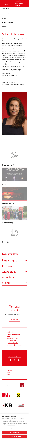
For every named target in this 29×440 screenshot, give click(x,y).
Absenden (14, 319)
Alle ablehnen (14, 432)
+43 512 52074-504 (14, 357)
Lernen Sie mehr (11, 424)
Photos (4, 27)
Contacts (10, 370)
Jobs (8, 374)
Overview (7, 14)
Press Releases (7, 22)
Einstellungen (14, 428)
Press (4, 18)
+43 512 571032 (13, 343)
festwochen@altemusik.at (14, 345)
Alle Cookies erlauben (14, 436)
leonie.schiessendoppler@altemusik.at (13, 84)
